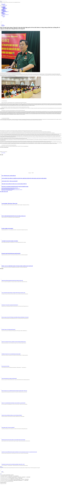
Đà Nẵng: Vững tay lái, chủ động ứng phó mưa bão (8, 329)
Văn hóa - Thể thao (4, 13)
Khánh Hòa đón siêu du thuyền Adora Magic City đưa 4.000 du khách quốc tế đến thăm (13, 439)
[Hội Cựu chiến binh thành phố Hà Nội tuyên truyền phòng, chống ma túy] (6, 214)
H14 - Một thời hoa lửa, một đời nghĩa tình (9, 175)
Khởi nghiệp (4, 10)
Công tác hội (4, 6)
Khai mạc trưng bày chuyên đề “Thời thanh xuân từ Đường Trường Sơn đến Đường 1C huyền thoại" (12, 189)
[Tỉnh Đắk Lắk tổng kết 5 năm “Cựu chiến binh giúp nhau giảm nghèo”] (6, 352)
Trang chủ (3, 24)
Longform (4, 16)
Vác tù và (4, 8)
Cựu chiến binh (3, 4)
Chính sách (3, 9)
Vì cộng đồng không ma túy (6, 14)
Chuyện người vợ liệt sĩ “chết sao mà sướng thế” (8, 427)
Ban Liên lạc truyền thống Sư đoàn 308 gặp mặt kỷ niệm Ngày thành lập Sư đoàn (15, 186)
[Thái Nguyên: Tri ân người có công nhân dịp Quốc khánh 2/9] (6, 303)
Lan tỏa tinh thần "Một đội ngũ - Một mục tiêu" (9, 203)
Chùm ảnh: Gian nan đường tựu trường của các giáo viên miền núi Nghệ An (14, 183)
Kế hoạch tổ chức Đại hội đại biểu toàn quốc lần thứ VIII (11, 253)
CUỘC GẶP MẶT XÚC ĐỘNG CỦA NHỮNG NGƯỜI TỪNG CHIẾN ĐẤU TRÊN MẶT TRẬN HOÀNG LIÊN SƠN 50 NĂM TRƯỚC (24, 178)
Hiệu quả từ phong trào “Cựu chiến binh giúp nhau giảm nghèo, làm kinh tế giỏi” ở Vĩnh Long (14, 390)
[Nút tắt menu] (0, 5)
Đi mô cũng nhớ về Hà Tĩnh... (5, 366)
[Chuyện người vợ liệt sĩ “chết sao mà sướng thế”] (6, 426)
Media (2, 15)
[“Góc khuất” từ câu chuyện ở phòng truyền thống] (6, 239)
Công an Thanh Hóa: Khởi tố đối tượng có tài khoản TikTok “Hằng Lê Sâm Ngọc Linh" (11, 188)
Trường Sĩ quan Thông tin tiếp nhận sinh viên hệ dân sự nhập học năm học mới (12, 280)
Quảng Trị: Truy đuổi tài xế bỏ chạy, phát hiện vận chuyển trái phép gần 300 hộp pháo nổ (14, 341)
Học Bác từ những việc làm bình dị (7, 228)
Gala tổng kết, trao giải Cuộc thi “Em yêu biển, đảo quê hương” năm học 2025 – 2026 (13, 464)
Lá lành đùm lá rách (5, 8)
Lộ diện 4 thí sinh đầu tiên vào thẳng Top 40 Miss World (9, 378)
